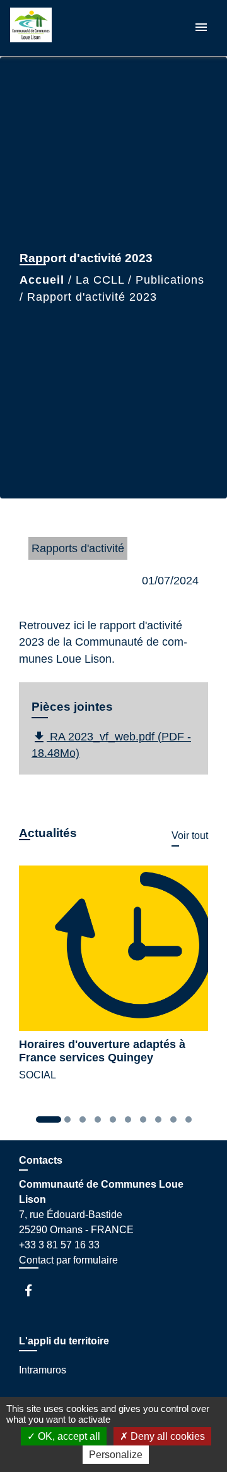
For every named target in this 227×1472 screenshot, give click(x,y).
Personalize (116, 1454)
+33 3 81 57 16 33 (59, 1245)
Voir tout (190, 835)
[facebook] (34, 1290)
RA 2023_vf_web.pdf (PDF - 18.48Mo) (111, 744)
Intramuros (42, 1370)
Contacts (40, 1160)
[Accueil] (57, 28)
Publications (170, 280)
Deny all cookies (166, 1436)
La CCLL (100, 280)
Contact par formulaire (68, 1260)
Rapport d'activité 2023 (92, 297)
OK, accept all (67, 1436)
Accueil (42, 280)
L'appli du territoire (64, 1341)
